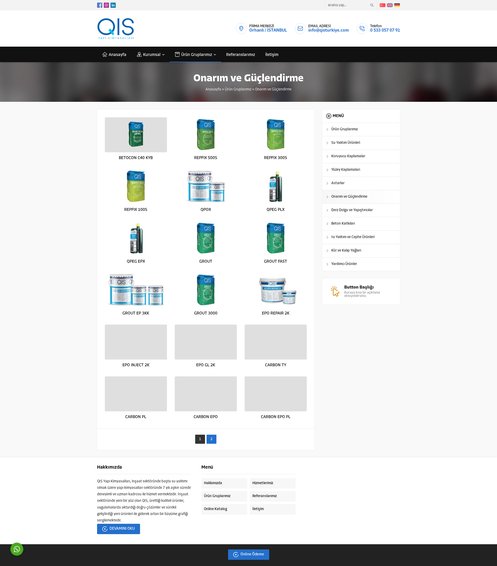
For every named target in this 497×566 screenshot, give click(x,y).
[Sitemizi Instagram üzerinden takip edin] (106, 5)
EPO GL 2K (205, 365)
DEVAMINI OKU (122, 529)
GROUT (205, 262)
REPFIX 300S (275, 158)
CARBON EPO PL (275, 417)
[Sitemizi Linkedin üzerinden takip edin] (113, 5)
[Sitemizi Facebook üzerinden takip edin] (99, 5)
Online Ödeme (252, 554)
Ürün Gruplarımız (238, 89)
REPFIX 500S (205, 158)
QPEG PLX (275, 210)
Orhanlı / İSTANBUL (268, 30)
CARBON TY (275, 365)
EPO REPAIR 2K (275, 313)
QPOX (206, 210)
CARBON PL (135, 417)
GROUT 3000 (205, 313)
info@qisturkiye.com (328, 30)
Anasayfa (213, 89)
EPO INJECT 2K (135, 365)
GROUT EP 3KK (135, 313)
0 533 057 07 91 (385, 30)
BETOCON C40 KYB (136, 158)
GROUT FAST (275, 262)
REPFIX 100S (135, 210)
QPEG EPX (136, 262)
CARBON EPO (206, 417)
